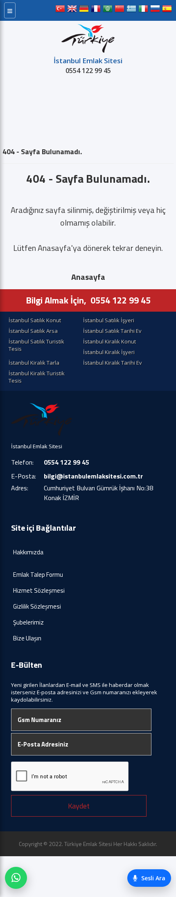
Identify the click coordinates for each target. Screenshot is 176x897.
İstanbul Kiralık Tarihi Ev (112, 362)
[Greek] (131, 10)
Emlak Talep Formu (38, 574)
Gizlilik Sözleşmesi (37, 606)
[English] (72, 10)
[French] (96, 10)
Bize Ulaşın (27, 638)
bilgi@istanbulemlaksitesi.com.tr (93, 476)
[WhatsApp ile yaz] (16, 878)
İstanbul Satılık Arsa (33, 330)
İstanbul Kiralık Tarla (34, 362)
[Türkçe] (60, 10)
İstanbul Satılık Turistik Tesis (36, 345)
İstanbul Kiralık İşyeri (109, 352)
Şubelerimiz (28, 622)
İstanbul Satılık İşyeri (108, 320)
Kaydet (79, 805)
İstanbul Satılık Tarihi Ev (112, 330)
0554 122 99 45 (88, 70)
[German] (84, 10)
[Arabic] (108, 10)
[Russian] (155, 10)
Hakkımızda (28, 552)
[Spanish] (167, 10)
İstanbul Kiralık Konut (109, 341)
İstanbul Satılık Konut (35, 320)
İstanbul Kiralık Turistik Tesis (37, 377)
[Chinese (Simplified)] (119, 10)
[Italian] (143, 10)
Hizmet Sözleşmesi (39, 590)
